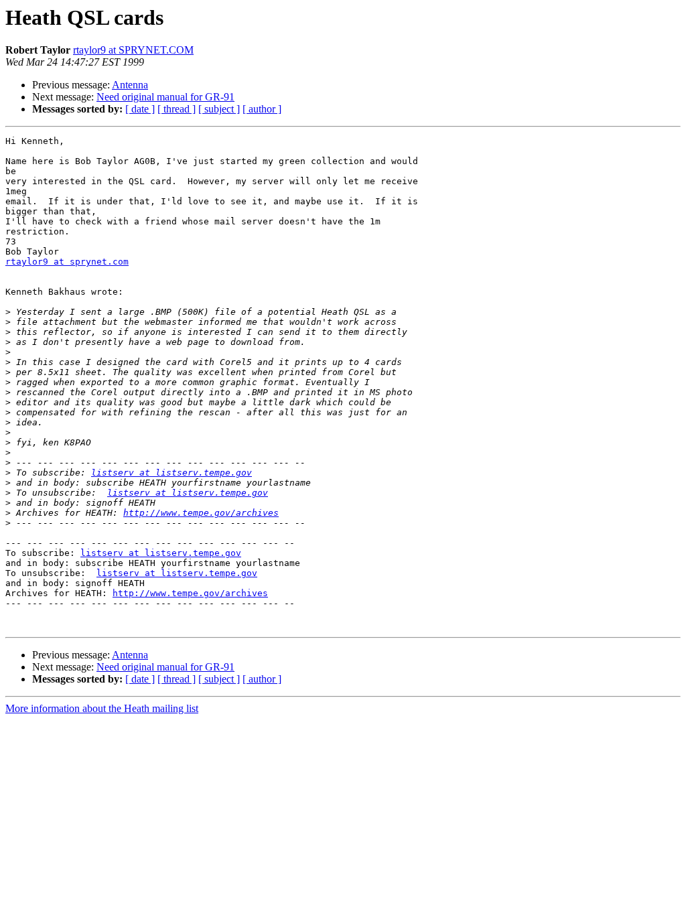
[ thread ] (176, 109)
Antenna (130, 84)
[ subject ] (219, 109)
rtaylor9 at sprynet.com (67, 262)
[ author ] (262, 109)
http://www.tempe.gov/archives (201, 513)
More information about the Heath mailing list (101, 708)
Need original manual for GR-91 (165, 96)
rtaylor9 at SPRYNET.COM (133, 50)
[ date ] (140, 109)
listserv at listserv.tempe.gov (171, 473)
